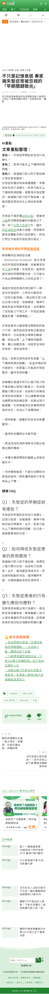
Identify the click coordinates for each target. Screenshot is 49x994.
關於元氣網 (13, 978)
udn (4, 70)
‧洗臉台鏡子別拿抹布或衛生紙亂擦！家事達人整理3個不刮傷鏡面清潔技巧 (24, 674)
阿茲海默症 (9, 230)
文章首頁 (29, 983)
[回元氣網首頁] (10, 3)
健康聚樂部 (25, 978)
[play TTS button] (14, 135)
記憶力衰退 (20, 225)
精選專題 (37, 978)
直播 (9, 814)
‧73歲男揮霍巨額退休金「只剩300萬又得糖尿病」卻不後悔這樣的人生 (24, 660)
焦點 (4, 9)
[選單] (45, 3)
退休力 (19, 983)
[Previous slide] (4, 811)
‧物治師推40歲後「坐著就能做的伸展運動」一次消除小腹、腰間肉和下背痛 (23, 646)
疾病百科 (10, 983)
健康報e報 (26, 965)
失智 (17, 70)
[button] (45, 9)
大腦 (5, 220)
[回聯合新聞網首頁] (4, 4)
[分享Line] (18, 14)
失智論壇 (24, 9)
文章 (8, 269)
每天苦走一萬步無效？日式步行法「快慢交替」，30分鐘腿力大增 (28, 22)
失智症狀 (33, 248)
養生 (13, 9)
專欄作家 (39, 983)
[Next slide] (45, 811)
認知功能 (27, 216)
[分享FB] (6, 14)
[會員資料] (41, 3)
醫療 (35, 9)
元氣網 (10, 70)
